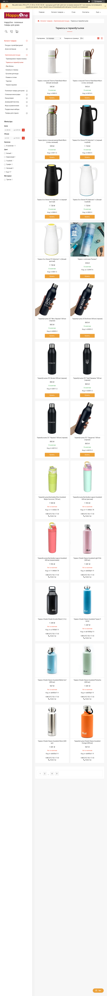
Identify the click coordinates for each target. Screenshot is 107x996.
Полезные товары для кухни (14, 91)
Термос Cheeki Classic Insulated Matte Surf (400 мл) (52, 681)
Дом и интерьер (10, 49)
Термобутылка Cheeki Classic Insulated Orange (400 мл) (87, 742)
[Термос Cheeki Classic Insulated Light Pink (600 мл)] (87, 539)
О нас (73, 12)
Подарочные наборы (12, 109)
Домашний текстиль (12, 102)
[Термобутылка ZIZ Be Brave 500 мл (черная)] (87, 299)
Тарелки (8, 81)
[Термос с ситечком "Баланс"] (87, 239)
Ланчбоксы (9, 66)
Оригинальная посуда (12, 55)
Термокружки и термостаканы (16, 59)
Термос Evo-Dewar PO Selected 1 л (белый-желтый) (52, 260)
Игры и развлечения (12, 105)
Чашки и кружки (11, 85)
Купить (52, 98)
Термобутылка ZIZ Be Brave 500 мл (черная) (87, 319)
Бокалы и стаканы (12, 70)
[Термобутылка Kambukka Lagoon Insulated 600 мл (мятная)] (87, 477)
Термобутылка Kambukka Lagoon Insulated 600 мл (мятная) (87, 498)
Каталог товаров (10, 41)
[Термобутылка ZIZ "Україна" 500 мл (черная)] (52, 418)
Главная (41, 12)
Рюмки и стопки (11, 77)
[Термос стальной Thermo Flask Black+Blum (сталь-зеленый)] (87, 61)
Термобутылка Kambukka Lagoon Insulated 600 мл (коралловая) (52, 559)
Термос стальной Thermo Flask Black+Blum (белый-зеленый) (52, 82)
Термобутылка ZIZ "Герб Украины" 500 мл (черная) (87, 379)
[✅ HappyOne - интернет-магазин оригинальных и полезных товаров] (16, 15)
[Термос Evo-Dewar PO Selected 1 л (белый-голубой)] (87, 180)
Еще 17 (8, 172)
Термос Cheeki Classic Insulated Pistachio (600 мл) (87, 681)
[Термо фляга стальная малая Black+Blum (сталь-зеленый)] (52, 121)
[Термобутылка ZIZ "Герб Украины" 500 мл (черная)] (87, 359)
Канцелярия (9, 98)
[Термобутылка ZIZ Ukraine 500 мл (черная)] (52, 359)
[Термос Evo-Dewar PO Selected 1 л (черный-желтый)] (52, 180)
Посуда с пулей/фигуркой (14, 45)
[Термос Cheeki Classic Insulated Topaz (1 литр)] (87, 599)
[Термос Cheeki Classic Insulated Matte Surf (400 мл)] (52, 660)
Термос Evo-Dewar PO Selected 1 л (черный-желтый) (52, 201)
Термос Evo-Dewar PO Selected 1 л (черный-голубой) (87, 141)
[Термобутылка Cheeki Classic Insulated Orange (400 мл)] (87, 721)
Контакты (85, 12)
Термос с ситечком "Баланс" (87, 259)
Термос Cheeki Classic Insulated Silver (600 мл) (52, 742)
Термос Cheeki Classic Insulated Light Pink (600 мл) (87, 559)
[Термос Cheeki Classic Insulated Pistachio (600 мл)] (87, 660)
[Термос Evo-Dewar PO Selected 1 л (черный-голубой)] (87, 121)
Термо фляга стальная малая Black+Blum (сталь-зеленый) (52, 141)
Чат (99, 990)
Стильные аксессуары (12, 94)
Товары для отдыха (11, 113)
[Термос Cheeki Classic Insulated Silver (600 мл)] (52, 721)
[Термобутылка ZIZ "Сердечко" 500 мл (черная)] (87, 418)
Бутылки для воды (12, 73)
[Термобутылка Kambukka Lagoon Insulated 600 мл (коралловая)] (52, 539)
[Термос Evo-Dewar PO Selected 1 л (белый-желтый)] (52, 239)
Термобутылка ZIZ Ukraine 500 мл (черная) (52, 378)
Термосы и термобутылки (14, 62)
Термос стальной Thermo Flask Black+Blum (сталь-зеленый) (87, 82)
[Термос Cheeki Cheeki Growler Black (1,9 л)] (52, 599)
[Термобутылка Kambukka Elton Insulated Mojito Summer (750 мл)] (52, 477)
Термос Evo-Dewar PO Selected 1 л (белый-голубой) (87, 201)
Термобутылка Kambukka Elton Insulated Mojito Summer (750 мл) (52, 498)
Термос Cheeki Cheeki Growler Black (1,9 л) (52, 619)
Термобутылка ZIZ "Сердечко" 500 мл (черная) (87, 439)
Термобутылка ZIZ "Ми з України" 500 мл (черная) (52, 320)
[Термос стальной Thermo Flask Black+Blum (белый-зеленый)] (52, 61)
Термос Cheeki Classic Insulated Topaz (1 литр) (87, 620)
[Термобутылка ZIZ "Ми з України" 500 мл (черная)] (52, 299)
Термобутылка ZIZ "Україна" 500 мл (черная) (52, 437)
